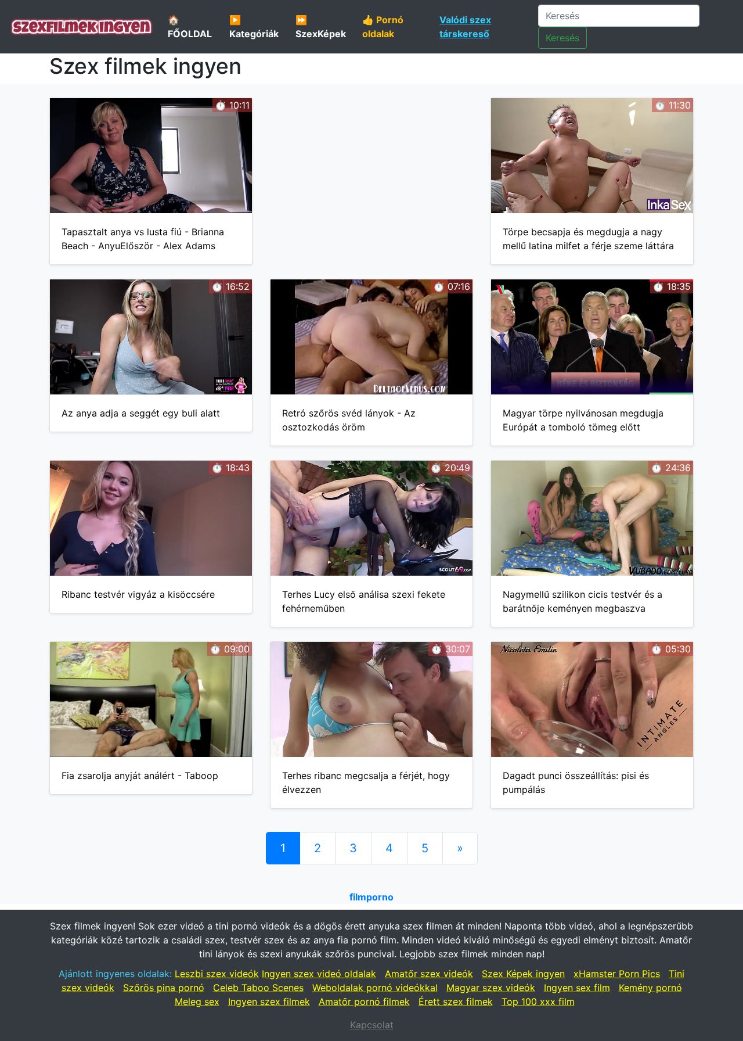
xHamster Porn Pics (617, 973)
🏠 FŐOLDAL (190, 27)
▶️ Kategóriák (254, 27)
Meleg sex (197, 1001)
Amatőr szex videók (429, 973)
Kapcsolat (372, 1025)
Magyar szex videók (490, 987)
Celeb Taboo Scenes (258, 987)
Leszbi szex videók (217, 973)
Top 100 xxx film (538, 1001)
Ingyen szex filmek (269, 1001)
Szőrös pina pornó (163, 987)
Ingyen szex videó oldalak (319, 973)
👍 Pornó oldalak (382, 27)
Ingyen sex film (577, 987)
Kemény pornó (650, 987)
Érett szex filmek (456, 1001)
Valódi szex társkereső (465, 27)
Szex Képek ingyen (523, 973)
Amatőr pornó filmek (364, 1001)
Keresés (562, 38)
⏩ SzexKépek (320, 27)
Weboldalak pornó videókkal (375, 987)
